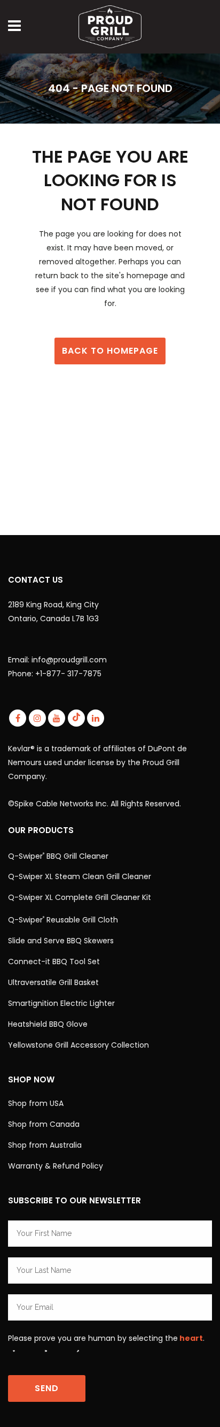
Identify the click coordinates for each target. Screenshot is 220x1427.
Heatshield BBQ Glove (48, 1024)
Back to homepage (110, 351)
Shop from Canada (44, 1124)
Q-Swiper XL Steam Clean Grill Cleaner (79, 876)
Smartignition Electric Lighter (61, 1003)
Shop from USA (36, 1103)
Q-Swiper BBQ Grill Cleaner (58, 855)
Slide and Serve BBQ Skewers (61, 940)
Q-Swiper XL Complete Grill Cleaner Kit (79, 897)
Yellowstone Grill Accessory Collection (78, 1045)
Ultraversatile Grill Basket (53, 982)
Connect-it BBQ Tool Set (54, 961)
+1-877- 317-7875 (68, 673)
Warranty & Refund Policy (55, 1166)
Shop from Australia (45, 1145)
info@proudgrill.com (69, 659)
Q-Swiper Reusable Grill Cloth (63, 919)
